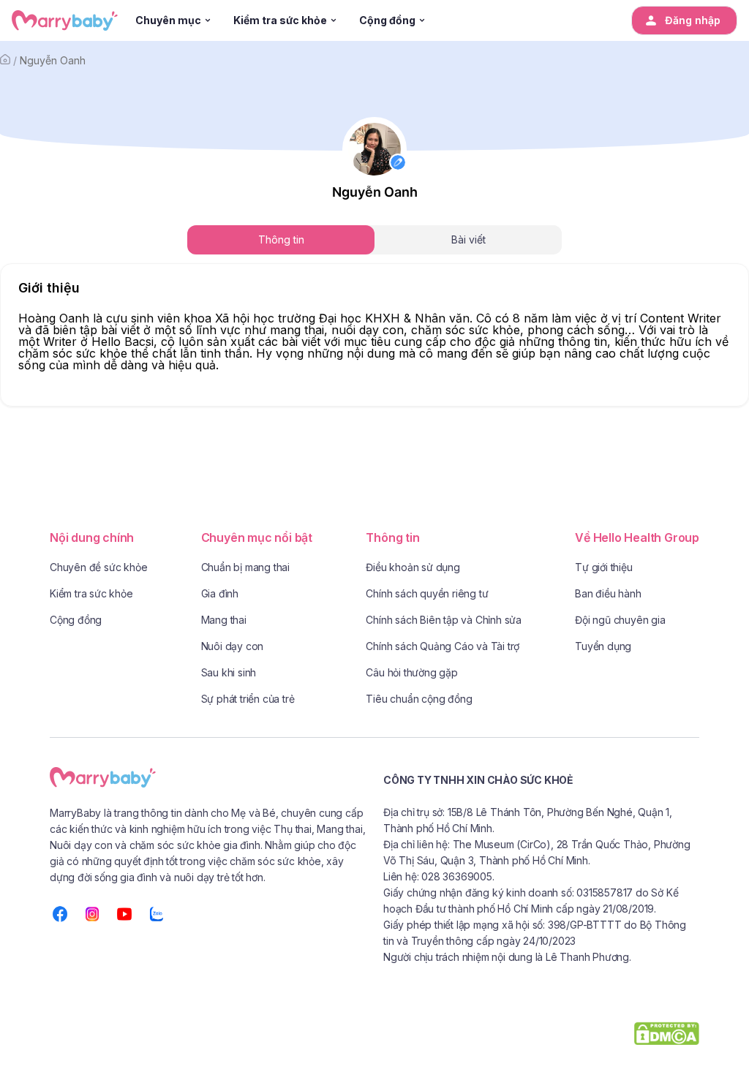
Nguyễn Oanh (53, 60)
